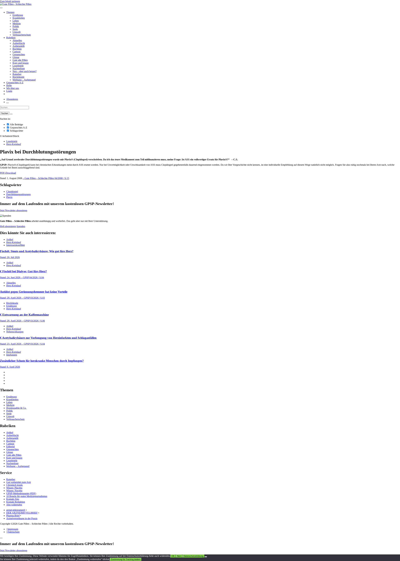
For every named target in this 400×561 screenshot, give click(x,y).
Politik (15, 26)
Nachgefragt (18, 68)
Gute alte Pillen (20, 60)
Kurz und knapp (20, 63)
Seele (15, 29)
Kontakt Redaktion (15, 502)
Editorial (10, 446)
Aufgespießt (18, 46)
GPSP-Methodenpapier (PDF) (21, 493)
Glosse (15, 57)
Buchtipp (17, 49)
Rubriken (10, 37)
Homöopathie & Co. (16, 408)
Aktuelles (17, 40)
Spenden (21, 226)
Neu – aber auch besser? (24, 71)
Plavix (9, 197)
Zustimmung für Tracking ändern (125, 559)
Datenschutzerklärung (193, 556)
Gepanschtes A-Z (14, 82)
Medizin (16, 23)
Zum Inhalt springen (10, 1)
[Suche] (7, 102)
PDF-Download (8, 173)
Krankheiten (18, 18)
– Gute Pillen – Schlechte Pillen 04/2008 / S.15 (46, 178)
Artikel (9, 239)
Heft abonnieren (8, 226)
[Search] (11, 114)
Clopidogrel (12, 191)
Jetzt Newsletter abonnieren (13, 210)
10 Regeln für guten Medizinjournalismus (26, 496)
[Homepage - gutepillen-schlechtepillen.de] (15, 4)
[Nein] (206, 556)
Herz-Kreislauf (13, 144)
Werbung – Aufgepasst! (24, 79)
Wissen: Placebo (14, 487)
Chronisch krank (14, 485)
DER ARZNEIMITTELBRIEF (22, 512)
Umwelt (16, 32)
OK (173, 556)
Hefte (9, 85)
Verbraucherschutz (21, 34)
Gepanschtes (18, 54)
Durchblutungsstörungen (18, 194)
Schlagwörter (16, 130)
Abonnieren (12, 99)
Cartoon (16, 51)
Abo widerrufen (14, 504)
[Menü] (1, 7)
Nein (179, 556)
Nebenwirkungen (14, 331)
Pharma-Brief (13, 515)
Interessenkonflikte (15, 245)
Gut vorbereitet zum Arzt (18, 482)
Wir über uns (12, 88)
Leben (15, 20)
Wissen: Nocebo (14, 490)
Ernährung (17, 15)
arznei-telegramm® (15, 510)
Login (9, 91)
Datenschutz (13, 532)
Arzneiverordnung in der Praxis (21, 518)
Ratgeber (16, 74)
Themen (10, 12)
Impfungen (11, 354)
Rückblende (18, 77)
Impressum (12, 529)
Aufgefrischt (18, 43)
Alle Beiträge (16, 124)
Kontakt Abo (12, 499)
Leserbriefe (18, 65)
